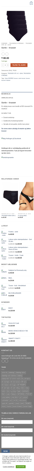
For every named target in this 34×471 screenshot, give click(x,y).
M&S (3, 394)
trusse (3, 406)
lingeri (18, 391)
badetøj (20, 375)
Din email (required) (7, 426)
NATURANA (21, 394)
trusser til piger (27, 406)
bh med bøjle (5, 382)
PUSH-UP (28, 394)
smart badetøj (6, 397)
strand (17, 403)
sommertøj (5, 400)
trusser (28, 78)
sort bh (15, 400)
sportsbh (11, 403)
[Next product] (3, 54)
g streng (13, 391)
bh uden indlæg (15, 388)
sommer (25, 397)
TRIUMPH (28, 403)
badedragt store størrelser (9, 375)
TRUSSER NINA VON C (8, 215)
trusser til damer (5, 80)
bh (22, 378)
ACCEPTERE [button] (20, 466)
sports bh (4, 403)
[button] (2, 3)
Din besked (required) (8, 435)
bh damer (27, 378)
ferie (8, 391)
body (27, 388)
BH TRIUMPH (21, 385)
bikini (22, 388)
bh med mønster (15, 382)
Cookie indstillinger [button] (8, 466)
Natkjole (13, 394)
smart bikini (14, 397)
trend (22, 403)
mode (8, 394)
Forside (4, 43)
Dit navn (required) (7, 418)
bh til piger (13, 385)
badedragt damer (20, 372)
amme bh (4, 372)
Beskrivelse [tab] (5, 94)
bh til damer (5, 385)
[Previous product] (6, 54)
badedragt (11, 372)
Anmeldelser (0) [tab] (7, 97)
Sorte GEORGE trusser (11, 78)
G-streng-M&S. (22, 215)
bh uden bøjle (5, 388)
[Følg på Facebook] (3, 361)
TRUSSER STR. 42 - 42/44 (15, 73)
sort (11, 400)
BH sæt (24, 382)
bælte (3, 391)
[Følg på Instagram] (6, 361)
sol (20, 397)
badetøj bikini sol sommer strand (11, 378)
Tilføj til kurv (19, 65)
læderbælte (25, 391)
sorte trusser (21, 78)
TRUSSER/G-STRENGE (16, 43)
